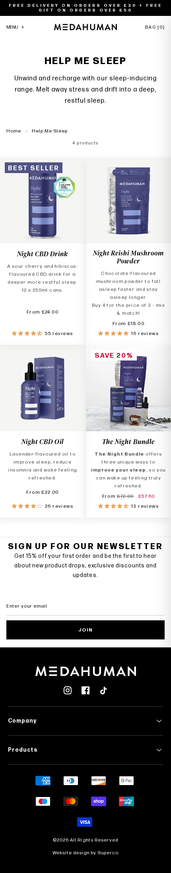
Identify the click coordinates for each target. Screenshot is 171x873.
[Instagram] (67, 690)
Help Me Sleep (50, 131)
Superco (108, 853)
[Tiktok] (103, 690)
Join (85, 630)
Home (13, 131)
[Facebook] (85, 690)
